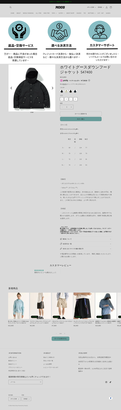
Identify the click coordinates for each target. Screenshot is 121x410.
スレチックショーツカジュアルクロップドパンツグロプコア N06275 (84, 322)
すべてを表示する (60, 339)
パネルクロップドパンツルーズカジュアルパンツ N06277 (62, 322)
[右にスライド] (65, 333)
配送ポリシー (13, 361)
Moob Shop (15, 405)
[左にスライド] (56, 333)
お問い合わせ (13, 357)
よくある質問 (47, 364)
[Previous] (11, 88)
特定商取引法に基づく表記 (17, 371)
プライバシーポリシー (15, 367)
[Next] (52, 88)
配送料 (64, 84)
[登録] (40, 382)
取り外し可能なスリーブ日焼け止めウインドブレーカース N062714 (18, 322)
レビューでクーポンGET (50, 367)
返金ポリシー (13, 364)
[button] (11, 7)
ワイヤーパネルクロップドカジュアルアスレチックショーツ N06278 (40, 322)
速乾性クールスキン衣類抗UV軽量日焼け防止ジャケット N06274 (105, 322)
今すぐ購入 (81, 119)
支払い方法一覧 (48, 361)
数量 (61, 103)
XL (75, 99)
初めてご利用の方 (48, 357)
